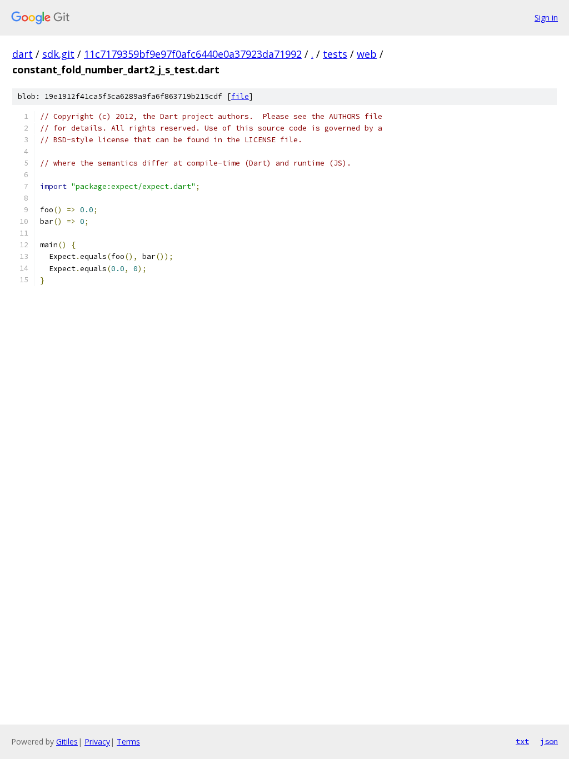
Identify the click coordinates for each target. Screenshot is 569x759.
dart (22, 54)
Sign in (546, 17)
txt (522, 741)
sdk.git (58, 54)
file (240, 96)
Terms (128, 741)
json (549, 741)
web (367, 54)
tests (335, 54)
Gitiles (67, 741)
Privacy (97, 741)
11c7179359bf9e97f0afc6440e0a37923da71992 (193, 54)
